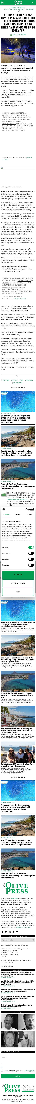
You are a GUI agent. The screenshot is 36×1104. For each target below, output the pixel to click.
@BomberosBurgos (25, 291)
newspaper (14, 380)
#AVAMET (26, 126)
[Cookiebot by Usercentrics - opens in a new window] (25, 509)
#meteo (14, 121)
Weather (21, 9)
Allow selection (18, 583)
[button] (33, 940)
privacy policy (29, 1071)
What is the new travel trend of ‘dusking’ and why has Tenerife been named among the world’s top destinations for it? (17, 730)
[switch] (31, 553)
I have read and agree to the (19, 1071)
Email (4, 1057)
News (20, 367)
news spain (6, 380)
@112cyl (20, 289)
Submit (18, 1076)
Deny (18, 592)
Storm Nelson (29, 380)
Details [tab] (18, 514)
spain (21, 380)
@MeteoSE (6, 115)
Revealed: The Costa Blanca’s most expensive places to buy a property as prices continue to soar (18, 486)
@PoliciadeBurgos (9, 291)
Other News (13, 9)
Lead (5, 9)
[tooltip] (2, 931)
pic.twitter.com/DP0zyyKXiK (12, 293)
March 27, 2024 (20, 299)
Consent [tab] (6, 514)
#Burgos (5, 283)
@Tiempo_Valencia (9, 113)
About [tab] (29, 514)
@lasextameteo (16, 115)
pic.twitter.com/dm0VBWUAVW (13, 130)
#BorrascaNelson (9, 124)
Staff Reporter (20, 35)
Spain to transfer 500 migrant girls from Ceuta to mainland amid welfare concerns (17, 765)
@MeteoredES (21, 113)
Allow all (18, 575)
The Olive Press (17, 383)
